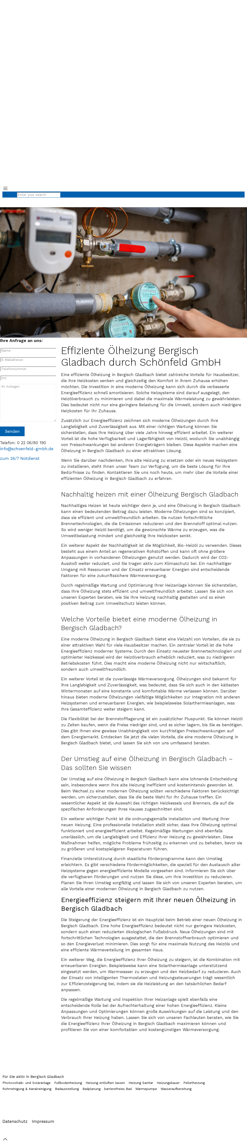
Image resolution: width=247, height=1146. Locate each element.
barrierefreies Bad (118, 1089)
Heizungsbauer (168, 1083)
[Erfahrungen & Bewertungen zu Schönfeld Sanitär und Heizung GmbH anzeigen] (229, 90)
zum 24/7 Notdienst (20, 458)
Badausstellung (67, 1089)
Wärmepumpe (146, 1089)
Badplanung (91, 1089)
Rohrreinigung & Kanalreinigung (26, 1089)
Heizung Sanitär (141, 1083)
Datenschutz (14, 1121)
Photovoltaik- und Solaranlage (26, 1083)
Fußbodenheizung (68, 1083)
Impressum (43, 1121)
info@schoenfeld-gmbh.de (26, 448)
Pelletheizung (194, 1083)
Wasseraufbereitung (176, 1089)
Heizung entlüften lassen (105, 1083)
